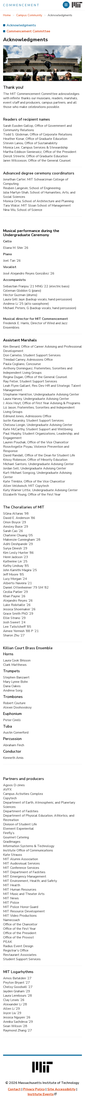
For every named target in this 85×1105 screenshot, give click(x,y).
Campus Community (29, 15)
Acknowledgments (21, 25)
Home (7, 15)
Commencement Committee (28, 31)
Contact (14, 1089)
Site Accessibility (61, 1089)
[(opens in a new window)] (76, 5)
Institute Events (41, 1094)
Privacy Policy (34, 1089)
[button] (67, 4)
